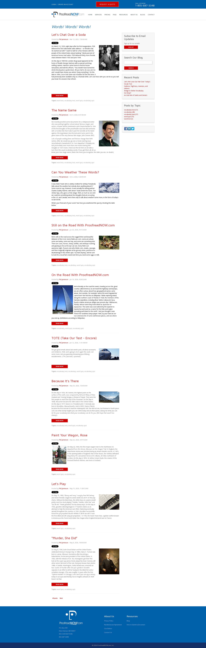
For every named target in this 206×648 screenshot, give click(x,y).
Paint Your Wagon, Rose (69, 435)
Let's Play (59, 484)
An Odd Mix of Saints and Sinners (135, 95)
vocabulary (72, 265)
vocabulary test (69, 101)
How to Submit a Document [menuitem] (136, 625)
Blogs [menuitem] (142, 14)
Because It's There (65, 381)
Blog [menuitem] (128, 621)
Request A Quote (107, 4)
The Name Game (64, 110)
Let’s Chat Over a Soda (69, 34)
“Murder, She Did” (64, 538)
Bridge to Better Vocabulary (133, 91)
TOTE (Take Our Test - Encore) (74, 338)
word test (60, 101)
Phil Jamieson (63, 39)
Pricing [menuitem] (107, 14)
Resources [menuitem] (123, 14)
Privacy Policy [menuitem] (108, 621)
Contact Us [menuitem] (108, 632)
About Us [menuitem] (134, 14)
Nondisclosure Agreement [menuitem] (113, 625)
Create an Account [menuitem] (65, 4)
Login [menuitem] (54, 4)
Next (61, 598)
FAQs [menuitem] (115, 14)
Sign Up (131, 47)
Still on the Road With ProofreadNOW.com (83, 225)
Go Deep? (127, 93)
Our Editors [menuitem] (108, 628)
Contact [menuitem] (151, 14)
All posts (55, 598)
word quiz (79, 101)
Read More (59, 96)
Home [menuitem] (90, 14)
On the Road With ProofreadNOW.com (80, 275)
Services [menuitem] (98, 14)
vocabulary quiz (88, 101)
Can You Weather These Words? (75, 172)
